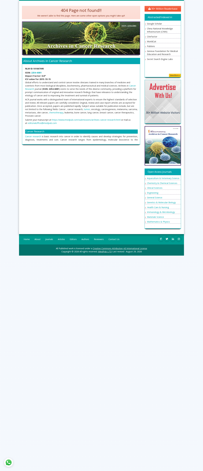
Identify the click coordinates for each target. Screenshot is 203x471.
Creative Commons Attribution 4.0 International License (120, 248)
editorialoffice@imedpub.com (42, 123)
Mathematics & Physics (158, 221)
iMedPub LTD (105, 251)
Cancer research (33, 136)
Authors (85, 239)
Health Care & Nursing (158, 207)
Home (27, 239)
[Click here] (163, 101)
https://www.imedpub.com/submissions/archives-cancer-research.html (86, 119)
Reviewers (99, 239)
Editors (73, 239)
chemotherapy (56, 112)
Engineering (152, 192)
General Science (154, 197)
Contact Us (113, 239)
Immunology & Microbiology (161, 212)
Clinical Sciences (154, 187)
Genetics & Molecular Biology (161, 202)
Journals (49, 239)
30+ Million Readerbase (164, 8)
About (37, 239)
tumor (87, 109)
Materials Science (155, 217)
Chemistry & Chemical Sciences (162, 183)
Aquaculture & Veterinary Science (163, 178)
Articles (61, 239)
